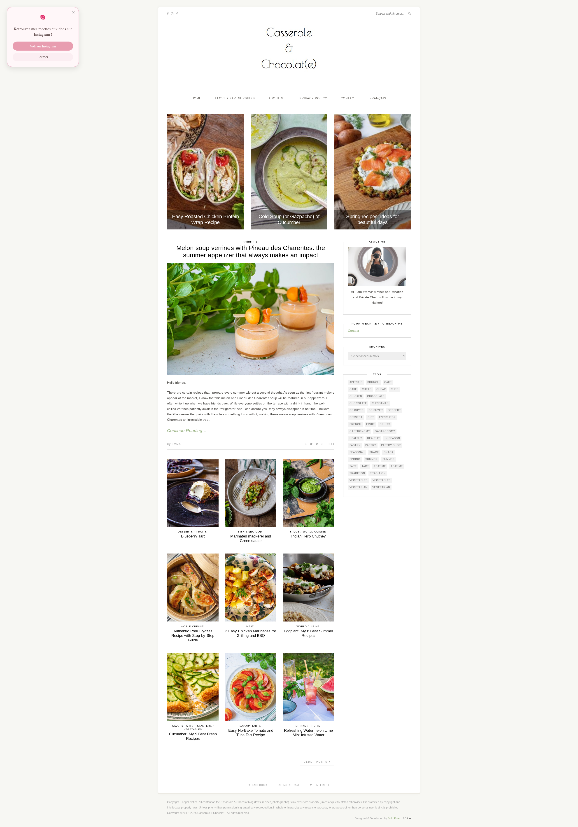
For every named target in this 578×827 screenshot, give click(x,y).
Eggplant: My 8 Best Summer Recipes (308, 633)
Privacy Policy (313, 98)
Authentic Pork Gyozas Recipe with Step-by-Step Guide (192, 635)
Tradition (357, 473)
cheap (366, 389)
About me (277, 98)
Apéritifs (250, 241)
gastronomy (360, 431)
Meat (250, 626)
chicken (356, 396)
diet (371, 417)
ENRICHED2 (387, 417)
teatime (380, 466)
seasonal (357, 452)
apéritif (356, 382)
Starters (204, 725)
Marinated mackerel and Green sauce (250, 538)
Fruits (201, 531)
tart (353, 466)
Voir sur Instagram (43, 46)
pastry (355, 445)
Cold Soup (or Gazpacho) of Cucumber (289, 219)
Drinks (301, 725)
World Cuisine (314, 531)
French (355, 424)
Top (406, 818)
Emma (176, 444)
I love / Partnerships (235, 98)
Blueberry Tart (193, 536)
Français (378, 98)
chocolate (376, 396)
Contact (348, 98)
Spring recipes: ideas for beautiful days (372, 219)
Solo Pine (394, 818)
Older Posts (316, 762)
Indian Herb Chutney (308, 536)
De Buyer (357, 410)
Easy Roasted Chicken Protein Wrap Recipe (205, 219)
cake (388, 382)
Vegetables (193, 729)
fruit (370, 424)
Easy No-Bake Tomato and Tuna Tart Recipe (250, 732)
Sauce (294, 531)
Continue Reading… (187, 430)
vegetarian (358, 487)
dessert (394, 410)
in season (392, 438)
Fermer (42, 57)
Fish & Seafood (250, 531)
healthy (356, 438)
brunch (373, 382)
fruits (385, 424)
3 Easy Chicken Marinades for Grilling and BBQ (250, 633)
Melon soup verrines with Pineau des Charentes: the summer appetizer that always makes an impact (250, 251)
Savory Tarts (182, 725)
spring (355, 459)
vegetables (359, 480)
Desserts (185, 531)
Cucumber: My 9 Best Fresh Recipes (193, 736)
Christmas (380, 403)
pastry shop (391, 445)
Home (196, 98)
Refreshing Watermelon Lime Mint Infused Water (308, 732)
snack (374, 452)
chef (395, 389)
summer (371, 459)
